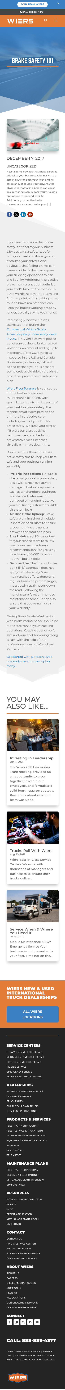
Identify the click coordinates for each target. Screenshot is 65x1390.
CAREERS (12, 1278)
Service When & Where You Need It (31, 931)
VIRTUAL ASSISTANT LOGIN (23, 1219)
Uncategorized (22, 166)
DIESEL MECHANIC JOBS (21, 1282)
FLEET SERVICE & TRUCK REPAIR (25, 1130)
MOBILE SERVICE (17, 1066)
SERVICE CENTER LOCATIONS (24, 1076)
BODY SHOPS (14, 1150)
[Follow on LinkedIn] (23, 214)
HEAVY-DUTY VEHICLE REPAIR (24, 1052)
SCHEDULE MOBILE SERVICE (23, 1253)
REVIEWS (12, 1292)
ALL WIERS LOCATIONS (33, 1014)
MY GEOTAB (14, 1224)
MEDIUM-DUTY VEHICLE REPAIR (25, 1057)
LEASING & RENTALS (19, 1096)
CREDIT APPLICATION (19, 1214)
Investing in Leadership (31, 758)
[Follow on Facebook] (9, 214)
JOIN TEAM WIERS (32, 4)
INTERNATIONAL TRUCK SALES (25, 1091)
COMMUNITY (14, 1287)
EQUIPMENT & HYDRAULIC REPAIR (27, 1140)
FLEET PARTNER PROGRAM (22, 1125)
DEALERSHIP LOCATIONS (21, 1111)
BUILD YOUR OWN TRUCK (22, 1106)
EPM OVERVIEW (16, 1184)
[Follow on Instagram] (16, 1322)
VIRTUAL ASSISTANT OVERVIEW (25, 1179)
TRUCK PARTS (15, 1101)
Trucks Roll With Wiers (31, 850)
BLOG (10, 1209)
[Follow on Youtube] (30, 214)
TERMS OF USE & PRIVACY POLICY (23, 1351)
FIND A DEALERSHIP (19, 1248)
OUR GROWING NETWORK (22, 1302)
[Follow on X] (16, 214)
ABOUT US (13, 1273)
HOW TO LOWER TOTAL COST (24, 1199)
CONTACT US (14, 1238)
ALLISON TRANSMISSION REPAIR (26, 1135)
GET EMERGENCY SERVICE (22, 1258)
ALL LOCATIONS (16, 1297)
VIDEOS (11, 1204)
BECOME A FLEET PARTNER (23, 1174)
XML (10, 1355)
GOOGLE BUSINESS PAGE (21, 1307)
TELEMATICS (14, 1155)
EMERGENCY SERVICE (19, 1071)
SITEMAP (47, 1351)
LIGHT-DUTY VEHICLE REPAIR (24, 1062)
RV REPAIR (13, 1145)
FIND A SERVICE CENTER (21, 1243)
